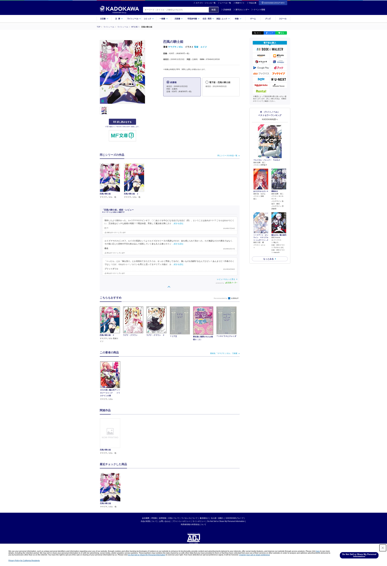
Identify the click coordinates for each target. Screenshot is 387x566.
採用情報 (162, 518)
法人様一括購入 (217, 518)
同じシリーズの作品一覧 (227, 155)
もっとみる (268, 259)
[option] (112, 436)
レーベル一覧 (225, 3)
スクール (282, 19)
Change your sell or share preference (254, 555)
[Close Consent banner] (382, 548)
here (318, 551)
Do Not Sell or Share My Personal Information (226, 521)
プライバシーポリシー (181, 521)
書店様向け (204, 518)
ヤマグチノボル (175, 47)
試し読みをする (124, 122)
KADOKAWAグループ (234, 518)
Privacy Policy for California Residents (24, 561)
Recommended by (221, 298)
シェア (270, 33)
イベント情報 (259, 9)
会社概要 (145, 518)
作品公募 (252, 3)
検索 (213, 9)
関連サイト (240, 3)
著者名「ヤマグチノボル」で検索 (223, 353)
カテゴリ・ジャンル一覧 (206, 3)
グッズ (268, 19)
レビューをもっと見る (226, 279)
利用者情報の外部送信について (193, 524)
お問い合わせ (164, 521)
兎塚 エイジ (200, 47)
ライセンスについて (189, 518)
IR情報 (154, 518)
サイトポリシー (198, 521)
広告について (173, 518)
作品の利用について (149, 521)
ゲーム (253, 19)
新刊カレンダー (242, 9)
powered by (220, 283)
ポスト (259, 33)
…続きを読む (178, 223)
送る (282, 33)
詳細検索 (227, 9)
